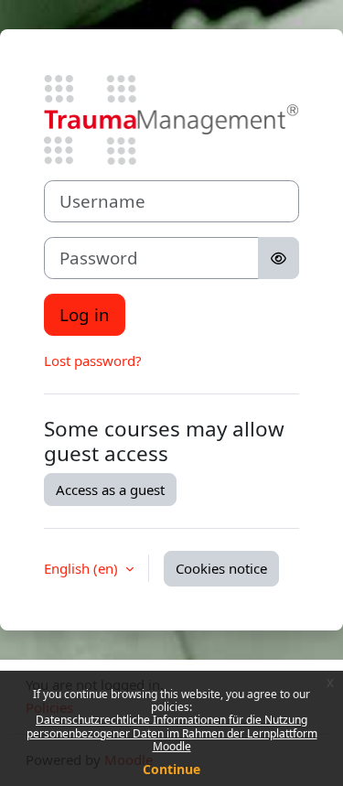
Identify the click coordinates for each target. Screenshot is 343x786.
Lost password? (93, 360)
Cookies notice (221, 568)
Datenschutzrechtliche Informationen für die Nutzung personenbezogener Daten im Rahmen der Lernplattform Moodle (172, 733)
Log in (84, 314)
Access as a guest (110, 489)
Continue (171, 769)
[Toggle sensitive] (278, 258)
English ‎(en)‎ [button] (83, 568)
